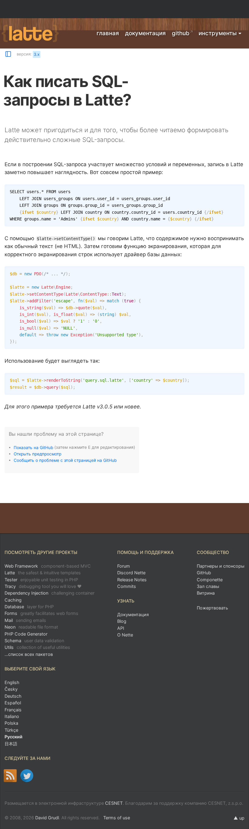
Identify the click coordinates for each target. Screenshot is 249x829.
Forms (41, 613)
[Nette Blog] (10, 776)
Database (29, 606)
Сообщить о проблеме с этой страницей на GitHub (65, 460)
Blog (121, 621)
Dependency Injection (49, 593)
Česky (11, 689)
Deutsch (13, 696)
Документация (145, 33)
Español (13, 702)
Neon (31, 626)
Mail (25, 620)
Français (13, 709)
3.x (36, 54)
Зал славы (208, 586)
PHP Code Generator (26, 633)
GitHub (180, 33)
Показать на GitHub (33, 447)
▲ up (239, 818)
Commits (126, 586)
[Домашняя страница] (30, 34)
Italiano (12, 716)
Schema (34, 640)
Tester (41, 579)
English (12, 682)
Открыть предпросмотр (37, 453)
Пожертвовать (212, 607)
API (120, 628)
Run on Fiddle (238, 190)
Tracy (43, 586)
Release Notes (132, 579)
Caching (13, 599)
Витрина (206, 593)
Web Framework (48, 566)
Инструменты (218, 33)
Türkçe (11, 730)
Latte (43, 572)
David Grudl (47, 817)
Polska (11, 723)
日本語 (11, 743)
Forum (123, 566)
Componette (210, 579)
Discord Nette (131, 572)
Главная (108, 33)
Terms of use (116, 817)
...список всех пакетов (29, 654)
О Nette (125, 634)
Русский (13, 736)
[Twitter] (27, 776)
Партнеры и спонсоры (220, 566)
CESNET (114, 803)
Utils (37, 647)
